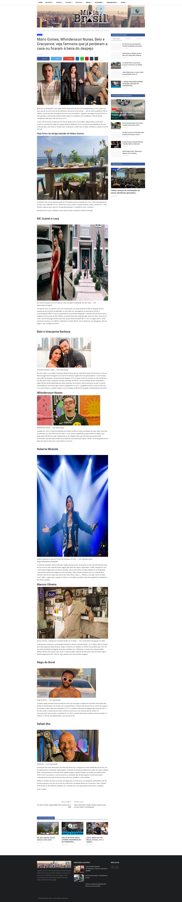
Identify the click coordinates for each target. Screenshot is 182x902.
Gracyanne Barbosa (58, 331)
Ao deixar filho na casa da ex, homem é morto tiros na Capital (132, 64)
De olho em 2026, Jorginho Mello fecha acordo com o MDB (54, 806)
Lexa (56, 218)
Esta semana (116, 39)
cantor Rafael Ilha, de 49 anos (95, 767)
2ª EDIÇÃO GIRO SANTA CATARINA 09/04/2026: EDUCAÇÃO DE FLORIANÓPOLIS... (132, 83)
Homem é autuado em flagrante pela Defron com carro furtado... (95, 885)
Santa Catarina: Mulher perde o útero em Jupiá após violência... (132, 54)
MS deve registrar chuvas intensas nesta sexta (46, 839)
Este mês (128, 39)
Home (40, 2)
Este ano (139, 39)
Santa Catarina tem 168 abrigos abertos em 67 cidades (132, 152)
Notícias (44, 30)
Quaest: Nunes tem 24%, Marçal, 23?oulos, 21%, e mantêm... (95, 840)
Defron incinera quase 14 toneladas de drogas (96, 876)
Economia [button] (99, 2)
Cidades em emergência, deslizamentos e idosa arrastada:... (126, 191)
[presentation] (138, 171)
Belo (40, 331)
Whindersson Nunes (49, 392)
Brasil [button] (88, 2)
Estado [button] (69, 2)
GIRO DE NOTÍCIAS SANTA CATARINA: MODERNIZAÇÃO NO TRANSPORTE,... (71, 840)
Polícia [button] (59, 2)
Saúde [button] (123, 2)
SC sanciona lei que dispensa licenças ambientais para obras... (132, 45)
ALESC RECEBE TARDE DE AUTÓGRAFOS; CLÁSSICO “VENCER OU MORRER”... (96, 868)
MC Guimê (43, 218)
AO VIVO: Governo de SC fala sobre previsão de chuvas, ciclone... (133, 133)
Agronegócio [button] (112, 2)
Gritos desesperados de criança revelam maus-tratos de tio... (132, 124)
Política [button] (79, 2)
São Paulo (68, 311)
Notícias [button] (49, 2)
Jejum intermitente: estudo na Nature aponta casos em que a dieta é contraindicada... (90, 806)
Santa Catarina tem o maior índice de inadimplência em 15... (132, 73)
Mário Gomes (62, 108)
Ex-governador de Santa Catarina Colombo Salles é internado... (132, 143)
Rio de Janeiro (62, 111)
